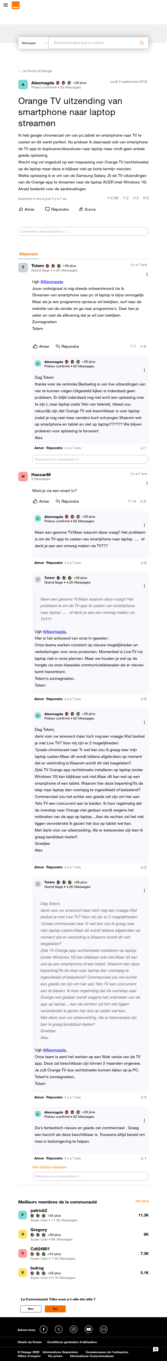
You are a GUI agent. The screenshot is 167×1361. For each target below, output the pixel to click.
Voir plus (142, 1201)
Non (30, 1308)
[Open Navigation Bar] (6, 5)
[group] (113, 198)
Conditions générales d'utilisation (72, 1342)
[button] (39, 448)
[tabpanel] (83, 722)
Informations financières (60, 1352)
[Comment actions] (147, 274)
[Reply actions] (144, 370)
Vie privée (55, 1356)
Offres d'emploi (29, 1356)
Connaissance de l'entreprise (107, 1352)
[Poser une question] (156, 1350)
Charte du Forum (30, 1342)
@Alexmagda (51, 281)
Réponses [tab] (28, 254)
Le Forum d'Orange (37, 71)
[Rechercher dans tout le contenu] (142, 43)
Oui (55, 1308)
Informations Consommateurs (92, 1356)
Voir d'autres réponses (49, 1167)
